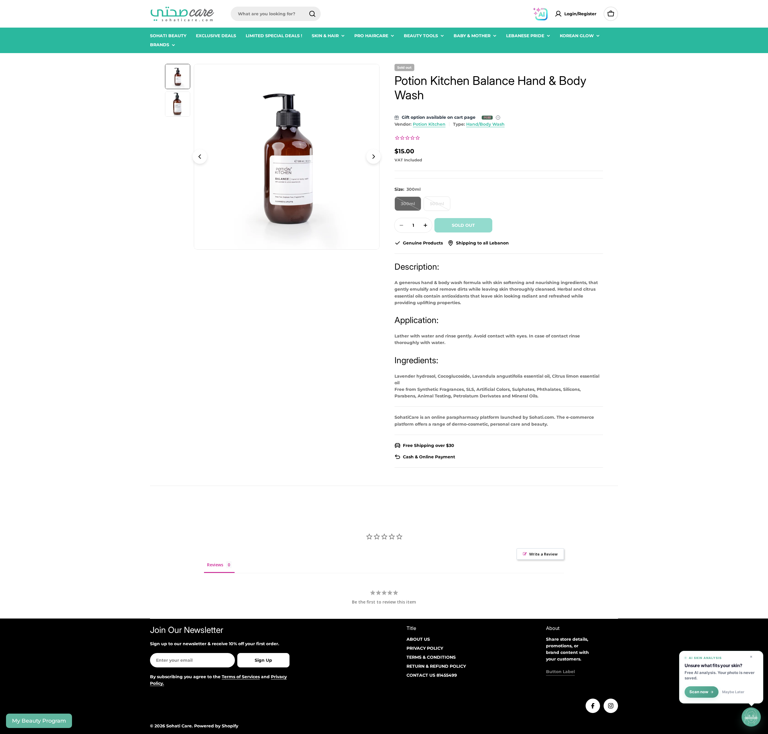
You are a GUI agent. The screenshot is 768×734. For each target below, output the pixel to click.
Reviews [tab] (215, 565)
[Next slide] (373, 156)
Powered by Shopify (216, 726)
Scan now (698, 692)
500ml (440, 206)
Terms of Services (241, 676)
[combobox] (276, 14)
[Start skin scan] (751, 716)
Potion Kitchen (429, 124)
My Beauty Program (39, 721)
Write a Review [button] (543, 554)
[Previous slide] (200, 156)
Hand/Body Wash (485, 124)
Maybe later (733, 692)
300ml (411, 206)
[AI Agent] (540, 14)
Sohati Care (179, 726)
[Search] (312, 13)
